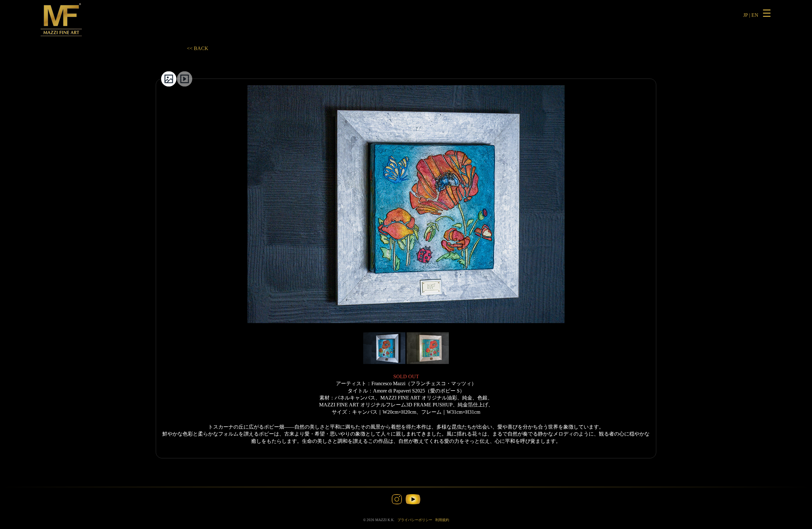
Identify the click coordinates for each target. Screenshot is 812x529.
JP (745, 15)
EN (754, 15)
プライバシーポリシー (414, 520)
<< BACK (197, 48)
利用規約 (442, 520)
